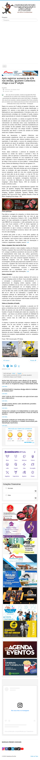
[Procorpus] (20, 595)
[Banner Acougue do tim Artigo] (20, 204)
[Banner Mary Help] (20, 529)
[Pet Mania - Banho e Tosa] (20, 612)
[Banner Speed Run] (10, 349)
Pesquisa (4, 17)
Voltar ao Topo (34, 756)
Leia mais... (5, 386)
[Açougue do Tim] (20, 512)
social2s (8, 368)
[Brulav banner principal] (20, 579)
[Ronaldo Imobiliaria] (20, 562)
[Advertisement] (20, 42)
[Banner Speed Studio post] (30, 349)
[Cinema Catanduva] (20, 667)
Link (28, 242)
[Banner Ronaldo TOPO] (20, 73)
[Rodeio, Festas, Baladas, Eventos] (20, 649)
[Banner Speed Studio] (20, 628)
